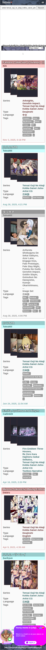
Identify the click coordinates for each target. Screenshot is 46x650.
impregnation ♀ (28, 132)
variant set (27, 477)
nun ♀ (35, 311)
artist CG (27, 191)
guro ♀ (37, 128)
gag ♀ (35, 474)
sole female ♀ (38, 198)
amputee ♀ (27, 118)
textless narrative (32, 471)
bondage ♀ (34, 297)
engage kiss (29, 261)
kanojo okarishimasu (30, 284)
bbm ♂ (25, 297)
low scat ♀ (27, 135)
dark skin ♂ (27, 385)
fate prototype (30, 263)
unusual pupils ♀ (29, 618)
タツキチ (9, 211)
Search (41, 8)
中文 (24, 115)
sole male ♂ (27, 615)
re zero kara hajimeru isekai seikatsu (30, 457)
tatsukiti (7, 150)
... (33, 135)
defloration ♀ (35, 301)
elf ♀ (33, 125)
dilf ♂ (25, 304)
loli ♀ (38, 308)
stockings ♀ (27, 542)
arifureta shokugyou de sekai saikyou (30, 253)
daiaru (6, 492)
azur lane (28, 258)
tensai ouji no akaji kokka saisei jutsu (33, 107)
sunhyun (8, 558)
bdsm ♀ (36, 118)
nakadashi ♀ (27, 395)
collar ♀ (26, 382)
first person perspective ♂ (33, 389)
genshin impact (31, 103)
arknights (27, 100)
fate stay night (30, 266)
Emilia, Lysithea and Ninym (21, 410)
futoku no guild (31, 269)
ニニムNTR (10, 147)
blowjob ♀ (26, 373)
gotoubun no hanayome (29, 278)
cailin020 (8, 414)
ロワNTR (8, 323)
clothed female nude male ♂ (32, 378)
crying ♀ (34, 382)
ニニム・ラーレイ (14, 554)
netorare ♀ (27, 198)
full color (26, 539)
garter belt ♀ (33, 304)
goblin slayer (29, 274)
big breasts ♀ (28, 122)
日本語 (25, 194)
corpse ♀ (26, 125)
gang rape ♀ (28, 128)
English (26, 536)
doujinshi (27, 112)
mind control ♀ (37, 539)
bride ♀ (25, 301)
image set (27, 291)
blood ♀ (38, 122)
